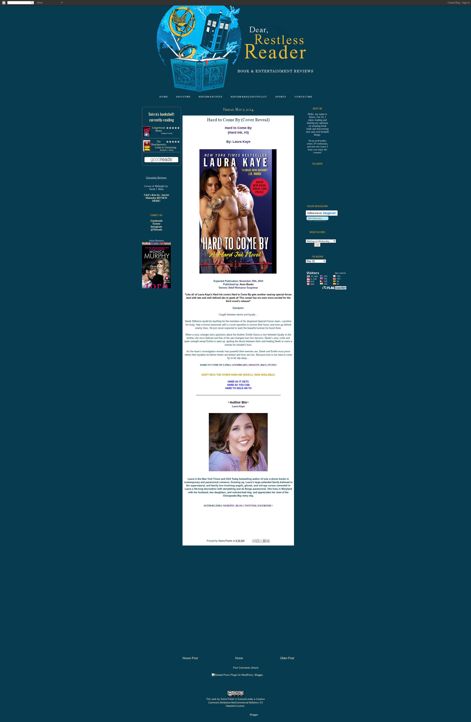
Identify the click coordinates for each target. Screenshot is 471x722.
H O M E (163, 96)
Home (239, 658)
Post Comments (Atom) (245, 667)
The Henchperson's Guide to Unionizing (163, 144)
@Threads (156, 229)
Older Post (287, 658)
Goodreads (156, 220)
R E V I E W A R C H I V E (210, 96)
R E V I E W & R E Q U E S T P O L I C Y (249, 96)
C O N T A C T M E (303, 96)
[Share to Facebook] (264, 541)
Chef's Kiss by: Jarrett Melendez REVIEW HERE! (156, 198)
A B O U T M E (183, 96)
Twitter (156, 223)
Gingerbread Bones (158, 129)
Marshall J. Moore (166, 150)
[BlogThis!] (257, 541)
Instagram (156, 226)
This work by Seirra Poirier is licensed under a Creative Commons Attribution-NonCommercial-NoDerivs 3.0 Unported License (235, 702)
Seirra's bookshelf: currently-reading (161, 117)
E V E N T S (280, 96)
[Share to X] (261, 541)
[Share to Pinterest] (268, 541)
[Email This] (254, 541)
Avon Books (247, 284)
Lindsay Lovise (166, 133)
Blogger (254, 714)
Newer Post (190, 658)
